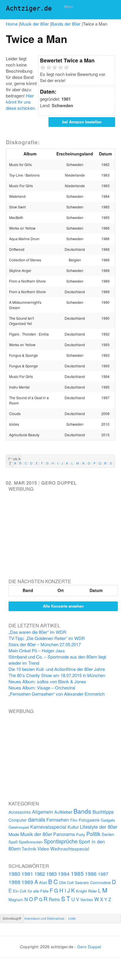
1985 (77, 873)
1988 (14, 882)
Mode (14, 834)
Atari (43, 882)
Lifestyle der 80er (98, 826)
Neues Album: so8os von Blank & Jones (47, 681)
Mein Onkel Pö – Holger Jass (37, 650)
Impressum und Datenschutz (44, 918)
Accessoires (20, 812)
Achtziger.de (29, 8)
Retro (54, 899)
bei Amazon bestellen (82, 122)
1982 (39, 873)
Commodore (100, 882)
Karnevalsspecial (48, 826)
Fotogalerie (89, 820)
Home (12, 24)
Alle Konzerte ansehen (63, 606)
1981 (27, 873)
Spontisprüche (61, 841)
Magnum (16, 899)
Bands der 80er (65, 24)
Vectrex (86, 899)
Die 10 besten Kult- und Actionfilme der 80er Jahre (57, 669)
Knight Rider (86, 891)
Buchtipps (103, 811)
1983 (51, 873)
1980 (14, 873)
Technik (29, 849)
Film (74, 820)
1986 (91, 873)
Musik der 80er (34, 24)
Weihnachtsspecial (69, 848)
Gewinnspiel (19, 827)
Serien (108, 834)
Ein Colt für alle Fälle (30, 891)
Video (43, 848)
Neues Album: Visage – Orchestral (42, 687)
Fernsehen (57, 819)
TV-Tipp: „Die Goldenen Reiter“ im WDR (47, 638)
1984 (64, 873)
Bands (82, 811)
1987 (103, 873)
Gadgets (108, 820)
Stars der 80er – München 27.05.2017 (45, 644)
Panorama (64, 834)
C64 (62, 882)
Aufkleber (63, 812)
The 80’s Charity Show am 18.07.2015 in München (57, 675)
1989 (27, 882)
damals (36, 819)
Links (71, 918)
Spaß (13, 842)
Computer (18, 820)
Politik (93, 834)
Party (80, 834)
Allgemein (42, 811)
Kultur (73, 827)
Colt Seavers (78, 882)
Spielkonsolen (31, 842)
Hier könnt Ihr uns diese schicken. (21, 101)
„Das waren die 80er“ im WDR (37, 632)
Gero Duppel (59, 483)
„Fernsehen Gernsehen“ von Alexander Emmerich (57, 694)
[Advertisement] (53, 529)
